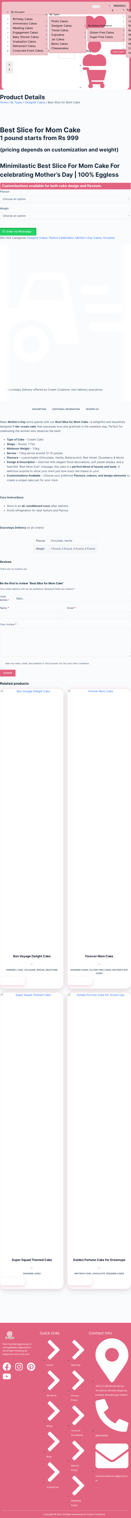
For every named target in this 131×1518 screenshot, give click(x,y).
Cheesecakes (59, 48)
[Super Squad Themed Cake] (31, 1121)
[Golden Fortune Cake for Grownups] (99, 1121)
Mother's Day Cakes (88, 237)
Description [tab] (39, 409)
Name (4, 608)
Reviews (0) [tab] (92, 409)
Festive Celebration (61, 237)
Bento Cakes (59, 43)
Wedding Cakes (23, 28)
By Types (55, 14)
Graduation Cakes (24, 41)
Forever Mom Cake (99, 956)
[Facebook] (7, 1366)
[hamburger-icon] (96, 6)
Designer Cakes (61, 25)
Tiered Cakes (59, 30)
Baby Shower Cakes (26, 37)
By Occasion (18, 12)
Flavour (4, 191)
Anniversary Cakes (25, 23)
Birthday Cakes (23, 19)
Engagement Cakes (25, 32)
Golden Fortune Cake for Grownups (99, 1260)
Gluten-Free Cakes (102, 32)
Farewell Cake (14, 970)
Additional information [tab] (66, 409)
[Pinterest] (31, 1366)
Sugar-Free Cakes (101, 37)
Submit (7, 672)
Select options (12, 980)
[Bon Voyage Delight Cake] (31, 817)
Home (4, 102)
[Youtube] (7, 1376)
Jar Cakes (57, 39)
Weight (4, 208)
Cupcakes (57, 34)
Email (71, 608)
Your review (8, 624)
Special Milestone (47, 970)
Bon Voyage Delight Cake (32, 956)
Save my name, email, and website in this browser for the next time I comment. (47, 663)
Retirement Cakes (24, 46)
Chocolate (98, 1273)
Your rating (4, 598)
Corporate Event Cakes (28, 50)
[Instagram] (19, 1366)
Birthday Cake (83, 1273)
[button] (65, 232)
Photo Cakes (59, 21)
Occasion (109, 237)
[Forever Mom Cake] (99, 817)
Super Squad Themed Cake (32, 1260)
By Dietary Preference (100, 25)
